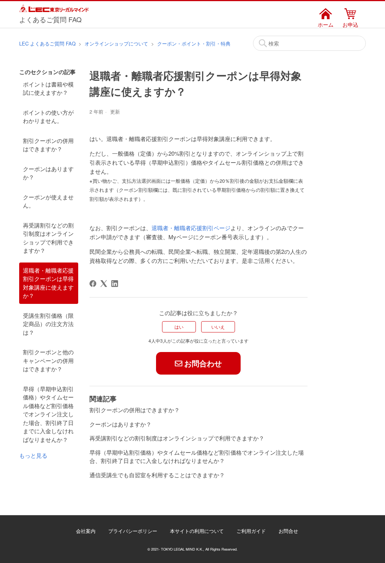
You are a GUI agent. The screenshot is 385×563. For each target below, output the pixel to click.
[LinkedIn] (114, 283)
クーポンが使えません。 (48, 201)
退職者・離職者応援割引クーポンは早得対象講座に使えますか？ (48, 283)
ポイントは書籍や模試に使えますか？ (48, 88)
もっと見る (33, 455)
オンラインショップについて (116, 43)
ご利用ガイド (251, 530)
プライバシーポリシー (132, 530)
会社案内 (85, 530)
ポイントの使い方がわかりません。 (48, 116)
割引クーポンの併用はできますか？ (48, 145)
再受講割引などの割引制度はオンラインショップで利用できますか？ (48, 238)
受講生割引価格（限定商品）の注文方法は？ (48, 323)
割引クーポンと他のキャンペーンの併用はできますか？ (48, 360)
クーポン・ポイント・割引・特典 (193, 43)
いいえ (218, 326)
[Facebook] (92, 283)
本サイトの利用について (197, 530)
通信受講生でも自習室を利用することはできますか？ (157, 475)
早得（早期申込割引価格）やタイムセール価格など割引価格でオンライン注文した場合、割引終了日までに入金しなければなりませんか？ (48, 414)
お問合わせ (203, 363)
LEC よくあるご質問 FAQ (47, 43)
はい (178, 326)
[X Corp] (103, 283)
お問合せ (288, 530)
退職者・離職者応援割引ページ (191, 228)
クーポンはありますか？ (48, 173)
